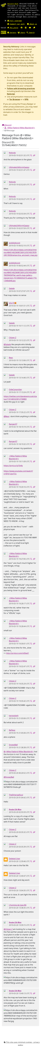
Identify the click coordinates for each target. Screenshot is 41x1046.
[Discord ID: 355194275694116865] (6, 338)
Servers (12, 32)
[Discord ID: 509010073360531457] (6, 358)
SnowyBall (13, 744)
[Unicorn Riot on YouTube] (30, 28)
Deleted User (14, 858)
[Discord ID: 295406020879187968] (6, 243)
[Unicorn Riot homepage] (3, 5)
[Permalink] (34, 155)
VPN (26, 99)
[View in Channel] (31, 155)
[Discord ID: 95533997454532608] (6, 905)
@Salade (7, 344)
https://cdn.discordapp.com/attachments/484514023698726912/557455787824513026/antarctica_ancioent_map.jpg (20, 252)
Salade (12, 288)
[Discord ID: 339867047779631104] (6, 456)
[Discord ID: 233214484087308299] (6, 731)
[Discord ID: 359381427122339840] (6, 745)
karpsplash (13, 715)
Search (31, 32)
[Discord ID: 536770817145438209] (6, 716)
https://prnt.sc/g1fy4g (13, 465)
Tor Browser (14, 99)
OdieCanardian (15, 389)
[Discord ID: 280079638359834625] (6, 289)
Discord (7, 125)
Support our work (16, 24)
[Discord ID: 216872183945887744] (6, 425)
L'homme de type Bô (17, 905)
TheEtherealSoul (16, 795)
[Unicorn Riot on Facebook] (21, 28)
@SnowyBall (9, 777)
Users (22, 32)
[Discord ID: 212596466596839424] (6, 390)
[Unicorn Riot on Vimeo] (25, 28)
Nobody (12, 152)
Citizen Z (12, 337)
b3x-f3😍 (13, 303)
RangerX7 (13, 424)
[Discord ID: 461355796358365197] (6, 795)
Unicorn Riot (12, 4)
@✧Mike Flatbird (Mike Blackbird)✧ (19, 751)
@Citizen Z (8, 929)
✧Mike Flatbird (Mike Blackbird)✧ (20, 127)
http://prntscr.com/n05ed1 (17, 653)
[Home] (3, 32)
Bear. (11, 357)
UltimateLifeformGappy (19, 167)
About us (33, 24)
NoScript (11, 94)
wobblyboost (14, 243)
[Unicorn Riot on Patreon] (34, 28)
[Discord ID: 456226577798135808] (6, 859)
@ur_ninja (13, 28)
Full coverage (15, 21)
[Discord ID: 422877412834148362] (6, 153)
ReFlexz (12, 730)
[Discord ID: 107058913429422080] (6, 810)
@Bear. (6, 416)
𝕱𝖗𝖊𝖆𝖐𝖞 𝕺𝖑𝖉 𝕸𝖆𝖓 (15, 809)
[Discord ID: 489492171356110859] (6, 303)
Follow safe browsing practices (21, 88)
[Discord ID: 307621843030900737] (6, 168)
